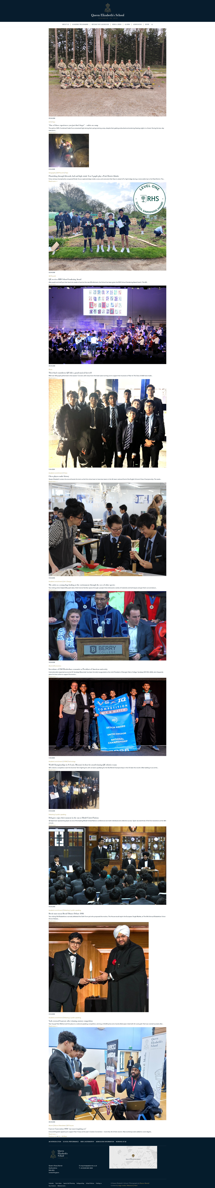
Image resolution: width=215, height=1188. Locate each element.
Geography (52, 173)
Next (65, 1136)
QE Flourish (60, 173)
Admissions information (105, 1142)
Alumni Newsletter (60, 1125)
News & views (116, 24)
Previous (51, 1136)
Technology (71, 761)
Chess (65, 473)
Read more (52, 133)
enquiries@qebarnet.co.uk (88, 1166)
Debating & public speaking (57, 814)
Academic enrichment (55, 473)
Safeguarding (80, 1183)
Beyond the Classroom (100, 24)
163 (63, 1136)
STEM (65, 761)
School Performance (71, 1142)
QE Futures (70, 1125)
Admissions (137, 24)
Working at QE (121, 1142)
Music (50, 369)
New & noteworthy (87, 1142)
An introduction (55, 1142)
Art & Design (67, 581)
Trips (53, 122)
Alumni (127, 24)
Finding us (99, 1183)
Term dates (59, 1183)
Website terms (61, 1186)
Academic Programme (80, 24)
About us (65, 24)
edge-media (122, 1185)
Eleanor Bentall (144, 1183)
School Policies (90, 1183)
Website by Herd (132, 1185)
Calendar (51, 1183)
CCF (50, 122)
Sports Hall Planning (69, 1183)
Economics (57, 666)
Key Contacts (52, 1186)
